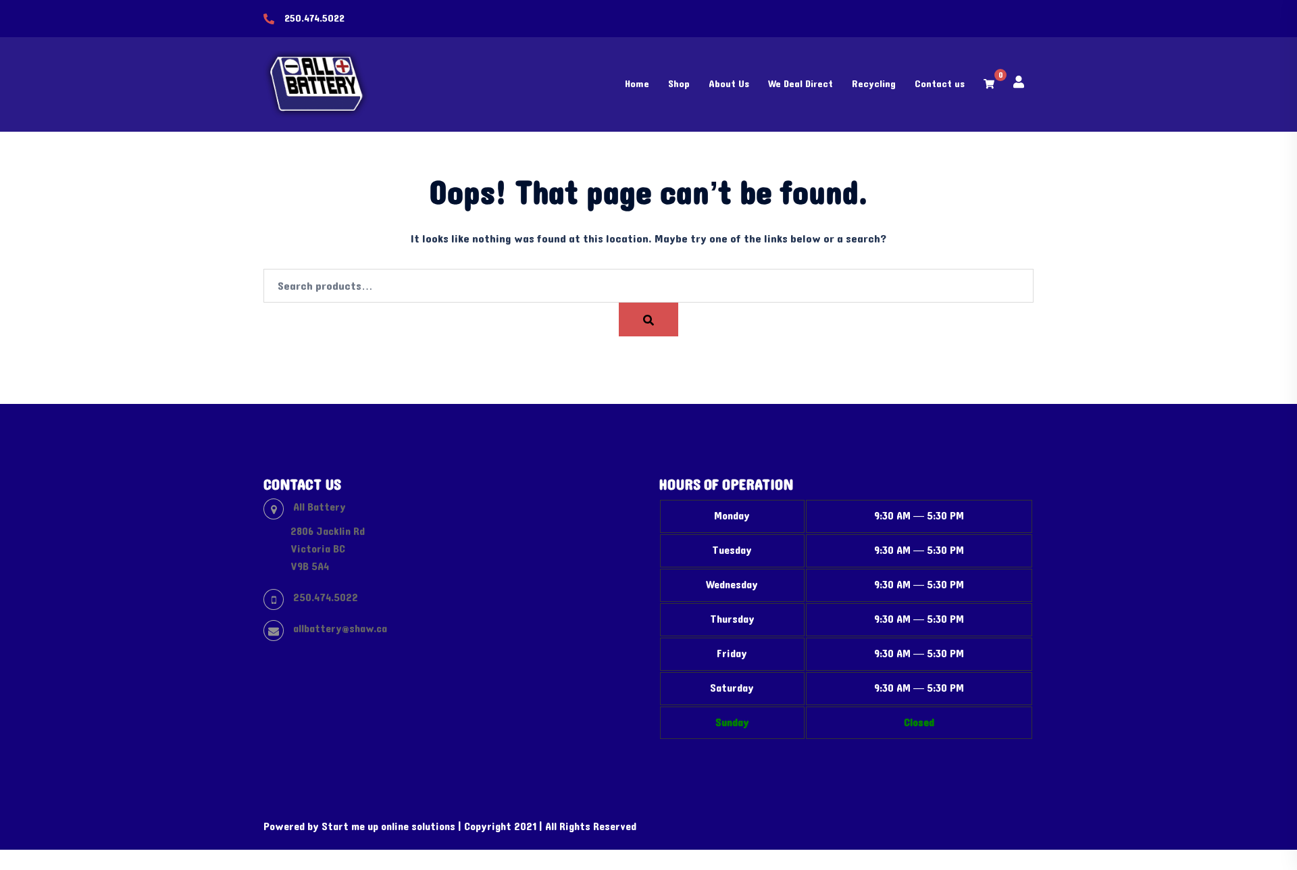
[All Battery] (317, 84)
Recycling (874, 84)
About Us (729, 84)
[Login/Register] (1018, 81)
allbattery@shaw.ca (340, 628)
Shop (679, 84)
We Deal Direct (800, 84)
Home (637, 84)
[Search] (648, 319)
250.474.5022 (314, 18)
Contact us (940, 84)
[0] (989, 84)
